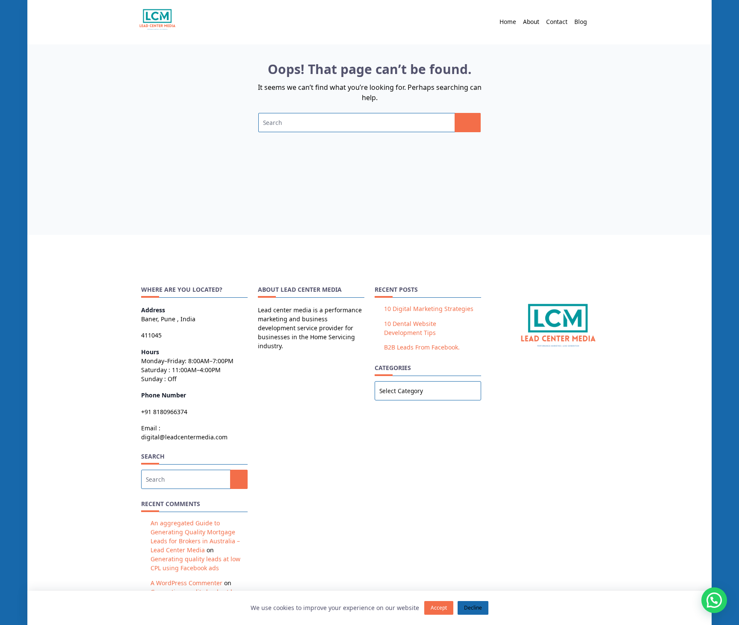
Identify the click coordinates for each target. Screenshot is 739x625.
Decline (473, 607)
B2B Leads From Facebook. (422, 347)
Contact (557, 22)
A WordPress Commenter (186, 583)
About (531, 22)
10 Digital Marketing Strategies (428, 309)
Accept (439, 607)
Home (508, 22)
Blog (580, 22)
